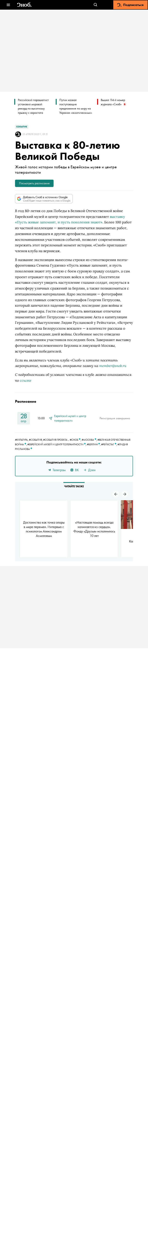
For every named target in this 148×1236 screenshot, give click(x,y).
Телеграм (59, 470)
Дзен (92, 470)
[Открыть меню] (8, 5)
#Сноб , (76, 439)
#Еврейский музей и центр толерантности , (57, 444)
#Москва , (90, 439)
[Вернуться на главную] (24, 5)
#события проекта (55, 439)
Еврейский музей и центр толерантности (70, 418)
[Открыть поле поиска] (95, 5)
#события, (36, 439)
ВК (77, 470)
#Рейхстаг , (109, 444)
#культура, (22, 439)
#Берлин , (94, 444)
